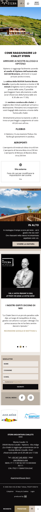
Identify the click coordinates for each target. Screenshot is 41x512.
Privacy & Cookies (22, 491)
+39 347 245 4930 (19, 457)
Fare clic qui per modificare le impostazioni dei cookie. (20, 174)
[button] (36, 3)
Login (33, 491)
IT (21, 3)
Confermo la (13, 382)
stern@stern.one (20, 460)
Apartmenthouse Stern (20, 478)
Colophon (10, 491)
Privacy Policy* (17, 382)
